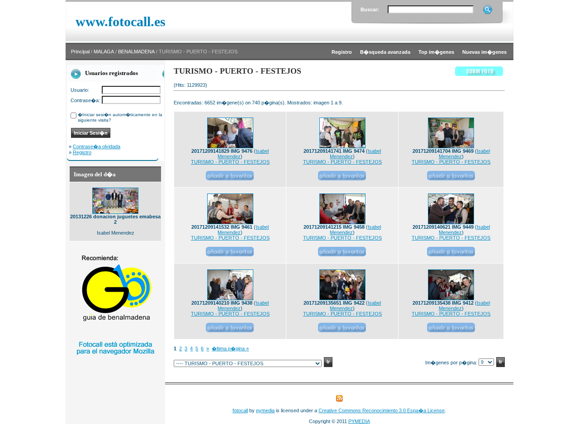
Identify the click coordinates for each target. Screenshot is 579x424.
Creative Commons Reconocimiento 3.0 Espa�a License (381, 410)
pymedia (265, 410)
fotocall (240, 410)
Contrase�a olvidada (96, 146)
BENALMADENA (136, 51)
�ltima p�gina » (230, 348)
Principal (80, 51)
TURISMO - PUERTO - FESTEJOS (230, 162)
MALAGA (104, 51)
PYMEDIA (359, 421)
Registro (82, 152)
